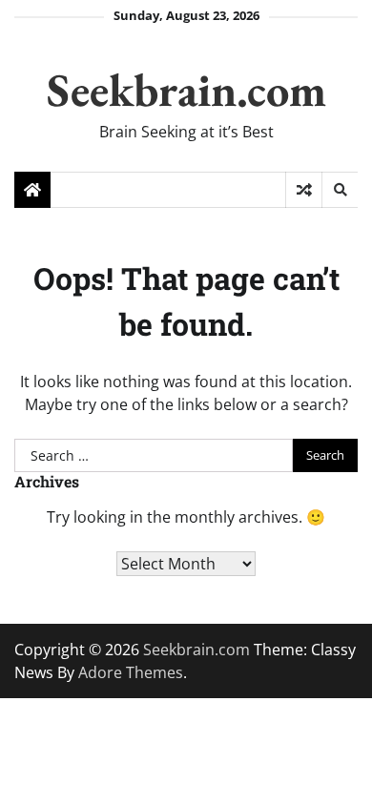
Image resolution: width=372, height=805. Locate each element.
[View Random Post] (303, 190)
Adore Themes (130, 672)
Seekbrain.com (186, 89)
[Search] (339, 190)
